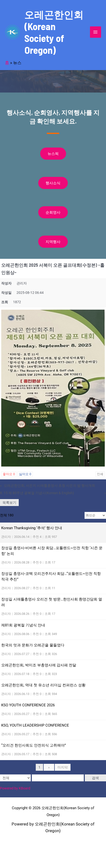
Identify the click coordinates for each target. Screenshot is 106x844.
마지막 (62, 767)
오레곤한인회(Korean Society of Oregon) (54, 32)
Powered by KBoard (15, 788)
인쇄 (100, 474)
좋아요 (9, 474)
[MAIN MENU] (95, 32)
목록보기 (9, 503)
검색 (95, 777)
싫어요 (25, 474)
